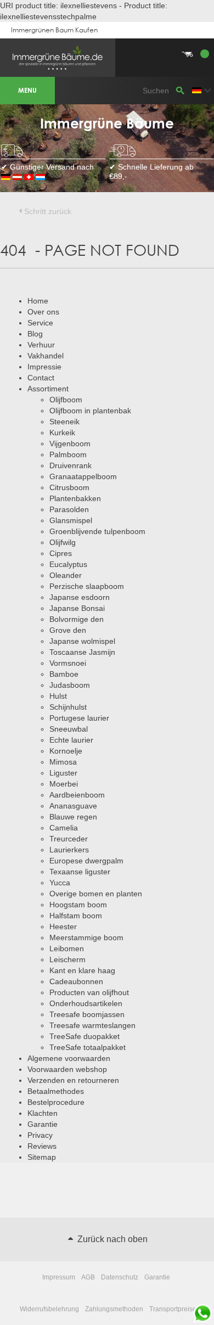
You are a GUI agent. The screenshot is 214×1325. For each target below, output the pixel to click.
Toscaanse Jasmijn (82, 652)
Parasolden (69, 509)
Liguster (63, 772)
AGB (88, 1277)
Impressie (44, 366)
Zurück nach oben (111, 1239)
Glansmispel (70, 520)
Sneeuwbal (68, 729)
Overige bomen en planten (95, 893)
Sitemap (41, 1157)
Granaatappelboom (83, 476)
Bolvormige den (76, 619)
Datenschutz (119, 1277)
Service (40, 322)
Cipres (60, 553)
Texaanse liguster (79, 871)
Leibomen (66, 948)
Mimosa (63, 761)
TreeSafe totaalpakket (87, 1047)
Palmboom (68, 454)
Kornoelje (65, 750)
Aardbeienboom (77, 794)
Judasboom (69, 685)
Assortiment (48, 388)
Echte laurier (71, 740)
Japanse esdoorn (79, 597)
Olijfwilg (62, 542)
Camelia (63, 827)
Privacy (40, 1135)
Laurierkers (69, 849)
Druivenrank (70, 465)
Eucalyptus (68, 564)
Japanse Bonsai (77, 608)
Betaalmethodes (55, 1091)
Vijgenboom (70, 443)
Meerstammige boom (86, 937)
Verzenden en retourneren (73, 1080)
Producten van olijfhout (89, 992)
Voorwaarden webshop (67, 1069)
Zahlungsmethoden (114, 1309)
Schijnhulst (68, 707)
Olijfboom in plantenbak (90, 410)
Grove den (67, 630)
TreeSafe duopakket (84, 1036)
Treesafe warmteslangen (92, 1025)
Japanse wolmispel (82, 641)
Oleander (65, 575)
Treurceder (68, 838)
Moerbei (63, 783)
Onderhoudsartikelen (85, 1003)
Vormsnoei (67, 663)
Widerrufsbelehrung (49, 1309)
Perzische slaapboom (86, 586)
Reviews (42, 1146)
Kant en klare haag (82, 970)
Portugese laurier (79, 718)
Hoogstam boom (78, 904)
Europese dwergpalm (86, 860)
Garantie (42, 1124)
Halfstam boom (75, 915)
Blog (35, 333)
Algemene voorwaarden (68, 1058)
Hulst (58, 696)
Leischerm (67, 959)
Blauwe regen (73, 816)
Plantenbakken (75, 498)
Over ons (43, 311)
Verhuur (41, 344)
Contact (40, 377)
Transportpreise (172, 1309)
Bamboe (63, 674)
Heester (63, 926)
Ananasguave (73, 805)
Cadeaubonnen (76, 981)
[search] (180, 90)
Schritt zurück (47, 211)
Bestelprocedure (56, 1102)
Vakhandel (45, 355)
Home (37, 300)
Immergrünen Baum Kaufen (54, 30)
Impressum (58, 1277)
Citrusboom (69, 487)
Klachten (42, 1113)
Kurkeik (62, 432)
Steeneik (64, 421)
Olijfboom (65, 399)
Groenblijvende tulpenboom (97, 531)
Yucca (59, 882)
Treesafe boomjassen (87, 1014)
